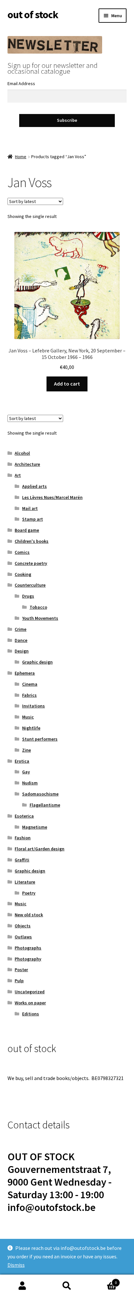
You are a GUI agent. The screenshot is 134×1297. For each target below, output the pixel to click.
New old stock (29, 915)
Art (18, 475)
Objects (23, 926)
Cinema (29, 684)
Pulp (19, 981)
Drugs (28, 596)
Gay (26, 772)
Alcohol (22, 453)
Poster (21, 970)
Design (22, 651)
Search (67, 1286)
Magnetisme (34, 827)
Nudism (30, 783)
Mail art (30, 508)
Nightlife (31, 728)
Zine (26, 750)
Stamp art (32, 519)
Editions (30, 1014)
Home (20, 156)
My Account (22, 1286)
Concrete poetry (31, 563)
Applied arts (34, 486)
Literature (25, 882)
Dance (21, 640)
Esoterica (24, 816)
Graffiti (22, 860)
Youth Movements (40, 618)
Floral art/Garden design (39, 849)
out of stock (32, 14)
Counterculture (30, 585)
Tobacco (38, 607)
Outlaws (23, 937)
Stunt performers (40, 739)
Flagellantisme (45, 805)
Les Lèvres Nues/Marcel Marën (52, 497)
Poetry (28, 893)
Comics (22, 552)
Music (28, 717)
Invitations (33, 706)
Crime (20, 629)
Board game (27, 530)
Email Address (21, 83)
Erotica (22, 761)
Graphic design (37, 662)
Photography (28, 959)
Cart (103, 1280)
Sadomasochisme (40, 794)
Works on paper (30, 1003)
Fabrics (29, 695)
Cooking (23, 574)
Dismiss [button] (16, 1265)
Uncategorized (30, 992)
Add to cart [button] (67, 383)
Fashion (23, 838)
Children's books (31, 541)
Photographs (28, 948)
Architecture (27, 464)
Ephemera (25, 673)
